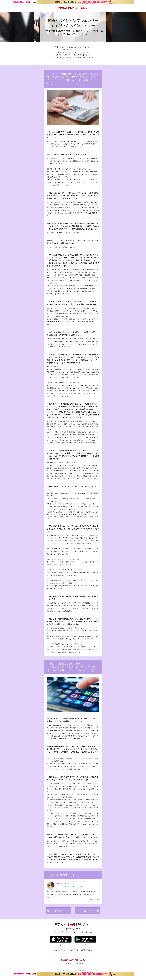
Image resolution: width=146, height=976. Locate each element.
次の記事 (87, 911)
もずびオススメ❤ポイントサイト (73, 886)
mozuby (66, 884)
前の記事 (58, 911)
